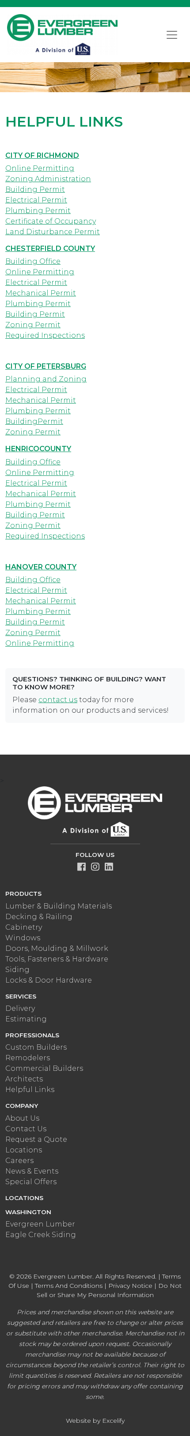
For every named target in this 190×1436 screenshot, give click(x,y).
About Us (22, 1118)
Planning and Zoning (46, 379)
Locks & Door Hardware (48, 980)
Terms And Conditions (69, 1286)
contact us (57, 700)
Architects (24, 1079)
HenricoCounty (38, 449)
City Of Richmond (42, 155)
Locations (23, 1150)
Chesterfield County (50, 248)
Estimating (26, 1019)
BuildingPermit (34, 421)
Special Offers (31, 1182)
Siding (17, 969)
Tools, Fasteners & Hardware (56, 959)
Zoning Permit (33, 325)
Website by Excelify (95, 1421)
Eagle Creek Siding (40, 1234)
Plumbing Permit (38, 210)
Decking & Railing (38, 916)
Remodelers (27, 1058)
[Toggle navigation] (172, 35)
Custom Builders (36, 1047)
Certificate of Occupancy (50, 221)
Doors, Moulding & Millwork (56, 948)
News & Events (31, 1171)
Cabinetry (23, 927)
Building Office (33, 261)
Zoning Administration (48, 179)
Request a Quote (36, 1139)
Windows (22, 938)
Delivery (20, 1008)
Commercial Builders (44, 1068)
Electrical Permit (36, 200)
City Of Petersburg (45, 366)
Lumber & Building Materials (58, 906)
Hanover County (40, 567)
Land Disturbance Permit (52, 232)
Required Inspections (45, 335)
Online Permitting (39, 168)
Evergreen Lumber (40, 1224)
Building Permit (35, 189)
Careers (19, 1160)
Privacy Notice (130, 1286)
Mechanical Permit (40, 293)
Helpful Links (29, 1089)
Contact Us (25, 1129)
